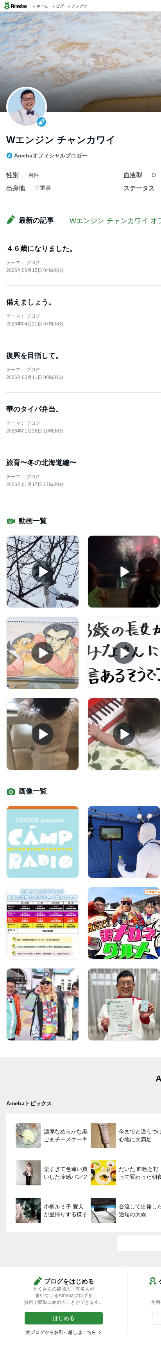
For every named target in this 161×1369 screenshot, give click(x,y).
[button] (64, 1318)
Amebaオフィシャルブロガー (50, 155)
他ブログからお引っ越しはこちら (61, 1332)
